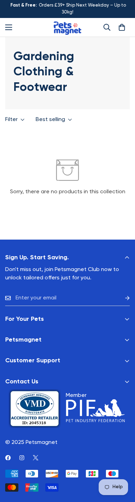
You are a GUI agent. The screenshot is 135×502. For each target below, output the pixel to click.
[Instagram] (22, 458)
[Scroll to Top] (122, 465)
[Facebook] (8, 458)
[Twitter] (35, 458)
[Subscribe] (122, 298)
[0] (122, 27)
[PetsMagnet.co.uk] (67, 27)
